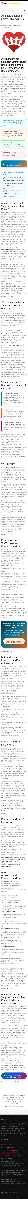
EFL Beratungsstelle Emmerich (8, 956)
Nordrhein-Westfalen (15, 25)
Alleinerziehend (6, 25)
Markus (12, 24)
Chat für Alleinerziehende (17, 424)
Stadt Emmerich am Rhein (16, 802)
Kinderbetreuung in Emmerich (8, 919)
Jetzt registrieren (14, 1150)
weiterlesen (4, 1167)
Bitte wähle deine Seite (7, 10)
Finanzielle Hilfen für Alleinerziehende (11, 1155)
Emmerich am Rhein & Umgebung (11, 193)
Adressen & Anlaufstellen (9, 195)
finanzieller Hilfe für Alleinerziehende (10, 865)
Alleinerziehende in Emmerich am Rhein (12, 17)
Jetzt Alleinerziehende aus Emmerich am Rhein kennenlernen (14, 164)
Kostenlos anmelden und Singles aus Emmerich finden (14, 641)
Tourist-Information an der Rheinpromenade (11, 965)
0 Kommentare (5, 27)
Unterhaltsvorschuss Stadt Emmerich (10, 928)
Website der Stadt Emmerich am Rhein (10, 893)
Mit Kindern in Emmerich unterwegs (11, 190)
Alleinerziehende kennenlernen (10, 858)
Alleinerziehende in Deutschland (10, 1153)
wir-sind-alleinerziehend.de (9, 88)
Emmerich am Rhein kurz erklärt (10, 191)
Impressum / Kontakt (7, 1143)
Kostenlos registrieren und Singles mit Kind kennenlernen (14, 1076)
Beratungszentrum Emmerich (8, 946)
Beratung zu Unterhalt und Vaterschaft (10, 937)
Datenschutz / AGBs (7, 1144)
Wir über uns (6, 185)
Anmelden (5, 6)
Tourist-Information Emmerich (10, 804)
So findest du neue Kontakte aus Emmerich (13, 183)
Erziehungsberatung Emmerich (8, 911)
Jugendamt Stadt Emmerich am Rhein (10, 902)
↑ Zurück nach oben (7, 296)
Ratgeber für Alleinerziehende (9, 1152)
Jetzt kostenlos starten (8, 196)
